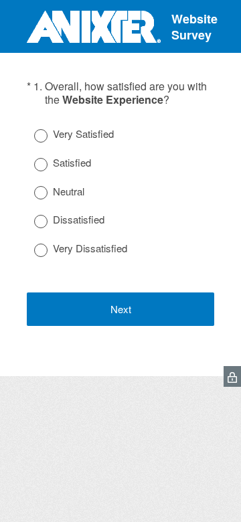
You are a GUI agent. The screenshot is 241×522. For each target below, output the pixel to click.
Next (120, 309)
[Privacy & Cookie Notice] (232, 376)
